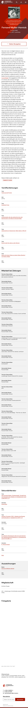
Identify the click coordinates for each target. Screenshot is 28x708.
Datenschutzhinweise (8, 706)
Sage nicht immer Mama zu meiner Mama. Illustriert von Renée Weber (13, 255)
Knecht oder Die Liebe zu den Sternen (10, 243)
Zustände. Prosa (5, 205)
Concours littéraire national (7, 568)
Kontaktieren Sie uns (14, 24)
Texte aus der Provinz (6, 192)
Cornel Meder (5, 78)
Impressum (5, 704)
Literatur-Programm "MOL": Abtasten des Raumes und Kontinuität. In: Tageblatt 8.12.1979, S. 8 (13, 517)
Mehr (2, 555)
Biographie (4, 52)
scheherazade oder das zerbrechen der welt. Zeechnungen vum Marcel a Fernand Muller (12, 217)
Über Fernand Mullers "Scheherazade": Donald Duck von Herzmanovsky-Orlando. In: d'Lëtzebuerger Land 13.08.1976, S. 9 (13, 497)
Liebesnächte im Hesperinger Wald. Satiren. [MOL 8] (13, 230)
